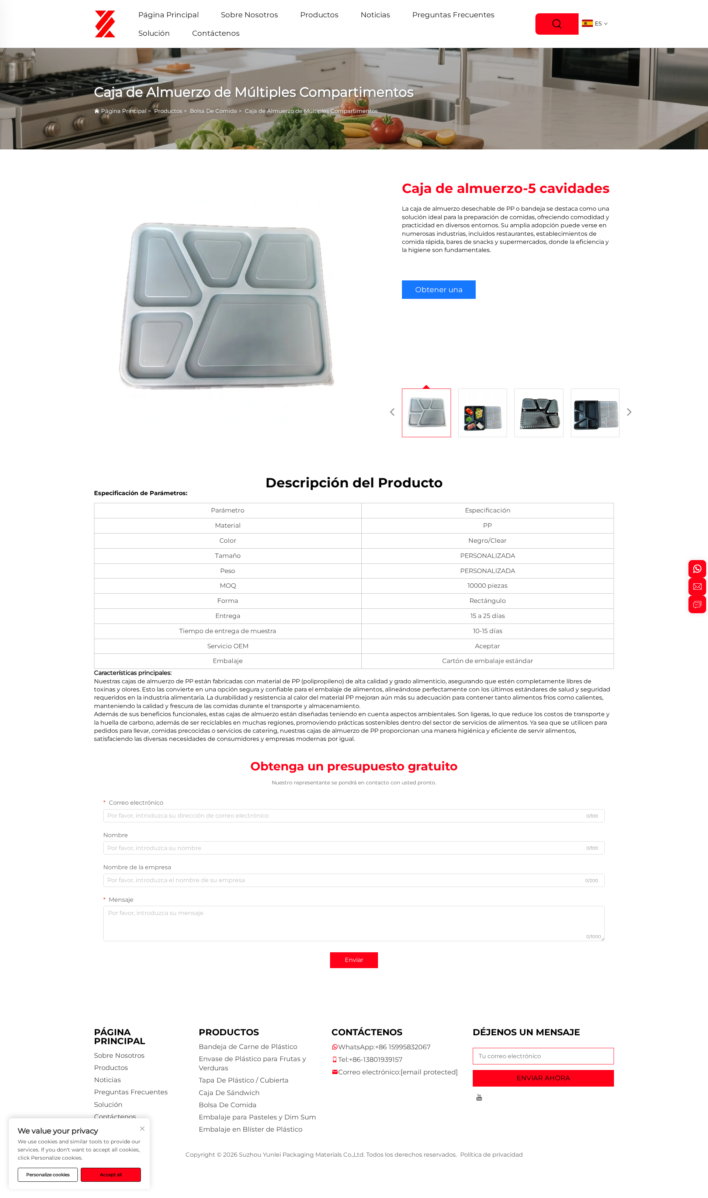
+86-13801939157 (376, 1060)
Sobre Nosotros (249, 14)
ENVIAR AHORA (543, 1078)
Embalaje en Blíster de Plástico (250, 1129)
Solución (154, 33)
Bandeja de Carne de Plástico (248, 1047)
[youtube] (479, 1098)
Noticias (375, 14)
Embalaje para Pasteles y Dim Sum (257, 1117)
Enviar (354, 959)
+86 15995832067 (403, 1047)
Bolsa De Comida (213, 110)
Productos (319, 14)
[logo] (105, 23)
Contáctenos (216, 33)
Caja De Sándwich (229, 1093)
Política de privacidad (491, 1154)
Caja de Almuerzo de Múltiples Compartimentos (311, 110)
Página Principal (168, 14)
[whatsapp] (697, 569)
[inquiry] (697, 604)
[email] (697, 586)
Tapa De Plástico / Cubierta (244, 1080)
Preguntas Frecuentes (453, 14)
